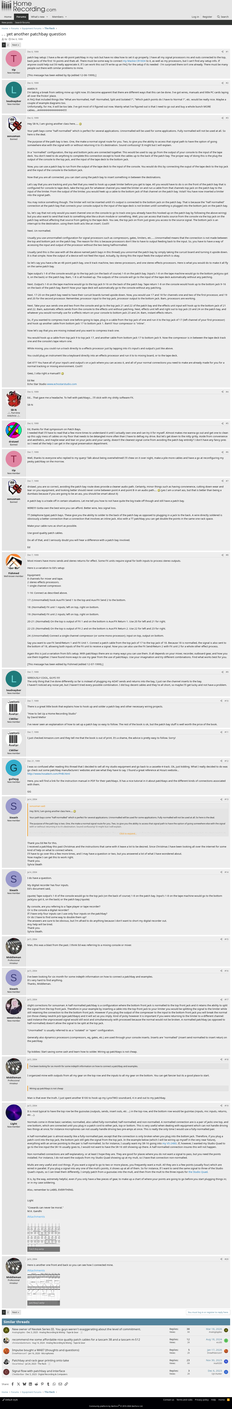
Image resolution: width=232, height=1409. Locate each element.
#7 (227, 481)
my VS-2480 (169, 1143)
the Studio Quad (198, 1171)
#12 (226, 761)
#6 (227, 452)
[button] (47, 17)
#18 (226, 1059)
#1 (227, 51)
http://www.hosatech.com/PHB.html (48, 773)
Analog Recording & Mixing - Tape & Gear (58, 1332)
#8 (227, 555)
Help (213, 1399)
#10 (226, 700)
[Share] (222, 52)
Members (57, 16)
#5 (227, 423)
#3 (227, 117)
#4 (227, 391)
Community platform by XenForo (116, 1406)
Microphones (47, 1353)
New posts (7, 22)
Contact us (168, 1399)
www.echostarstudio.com (62, 384)
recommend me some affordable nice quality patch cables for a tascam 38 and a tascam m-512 (76, 1339)
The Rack (42, 1363)
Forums (21, 16)
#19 (226, 1105)
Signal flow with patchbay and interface (38, 1371)
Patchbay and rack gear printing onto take (40, 1360)
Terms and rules (184, 1399)
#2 (227, 83)
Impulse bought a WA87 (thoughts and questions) (45, 1350)
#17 (226, 999)
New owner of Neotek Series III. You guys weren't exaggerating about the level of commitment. (76, 1329)
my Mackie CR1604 (134, 60)
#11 (226, 732)
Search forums (22, 22)
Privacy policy (202, 1399)
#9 (227, 672)
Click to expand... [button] (128, 833)
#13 (226, 799)
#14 (226, 872)
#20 (226, 1259)
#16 (226, 970)
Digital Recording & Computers (52, 1374)
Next (14, 44)
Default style (11, 1399)
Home (7, 16)
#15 (226, 939)
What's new (37, 16)
